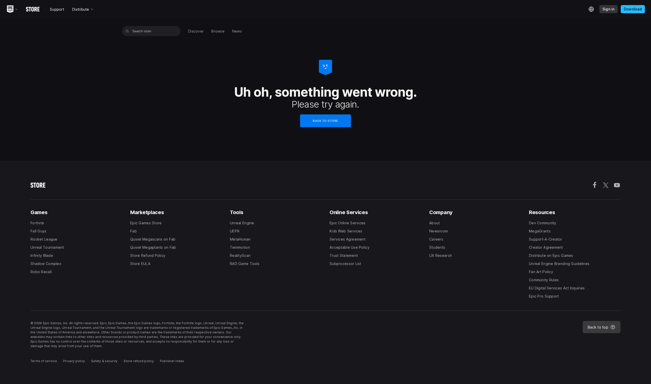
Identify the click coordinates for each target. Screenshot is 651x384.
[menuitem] (196, 31)
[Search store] (127, 31)
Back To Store (325, 121)
